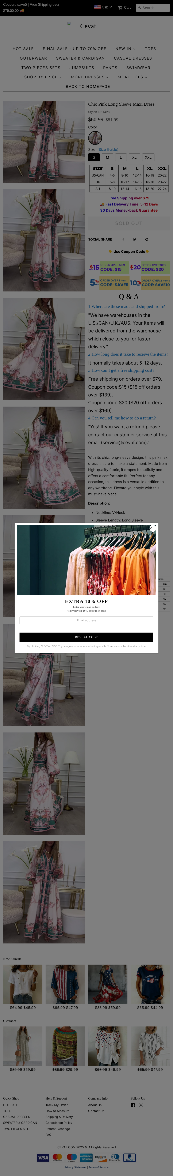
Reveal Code (86, 637)
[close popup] (152, 528)
